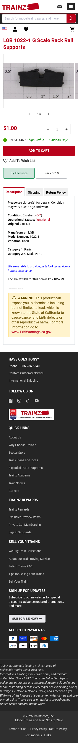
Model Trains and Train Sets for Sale (39, 720)
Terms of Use (17, 729)
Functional (43, 219)
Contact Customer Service (26, 373)
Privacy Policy (37, 729)
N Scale (30, 691)
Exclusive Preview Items (25, 517)
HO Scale (18, 691)
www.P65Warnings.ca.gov (31, 332)
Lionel (73, 687)
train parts (43, 674)
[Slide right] (48, 114)
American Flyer (62, 691)
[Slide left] (29, 114)
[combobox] (39, 18)
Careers (14, 491)
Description (14, 192)
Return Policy (56, 192)
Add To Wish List (22, 161)
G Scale (41, 691)
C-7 (38, 215)
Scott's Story (17, 452)
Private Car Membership (25, 524)
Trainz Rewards (19, 509)
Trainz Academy (19, 475)
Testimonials (33, 735)
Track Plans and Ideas (23, 460)
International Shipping (23, 380)
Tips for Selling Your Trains (26, 574)
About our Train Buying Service (29, 558)
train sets (37, 670)
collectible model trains (15, 670)
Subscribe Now (25, 618)
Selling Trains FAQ (20, 566)
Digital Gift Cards (20, 532)
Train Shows (17, 483)
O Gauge (5, 691)
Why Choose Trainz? (22, 445)
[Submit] (71, 19)
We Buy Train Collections (25, 551)
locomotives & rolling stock (17, 674)
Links (47, 735)
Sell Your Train (18, 581)
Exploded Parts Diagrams (26, 468)
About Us (15, 437)
